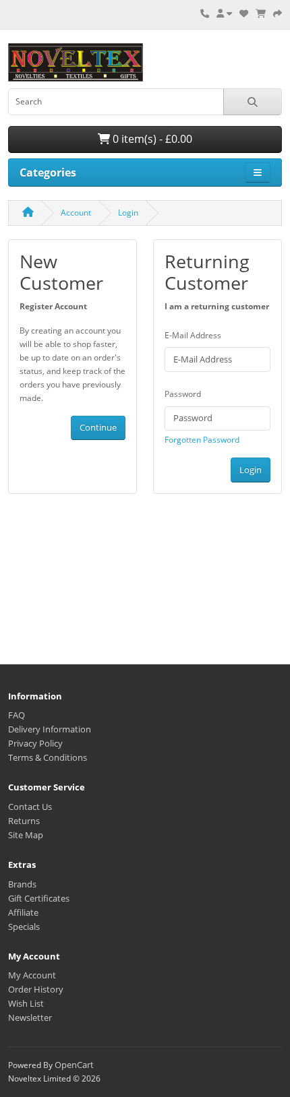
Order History (35, 989)
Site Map (25, 835)
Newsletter (30, 1017)
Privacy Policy (35, 743)
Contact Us (30, 807)
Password (183, 394)
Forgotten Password (202, 439)
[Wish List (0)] (243, 13)
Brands (22, 884)
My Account (32, 975)
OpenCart (74, 1065)
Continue (98, 427)
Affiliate (23, 912)
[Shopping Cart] (261, 13)
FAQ (16, 715)
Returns (24, 821)
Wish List (26, 1003)
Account (76, 212)
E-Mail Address (193, 335)
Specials (24, 926)
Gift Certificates (38, 898)
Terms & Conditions (47, 757)
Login (128, 212)
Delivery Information (49, 729)
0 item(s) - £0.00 (151, 138)
